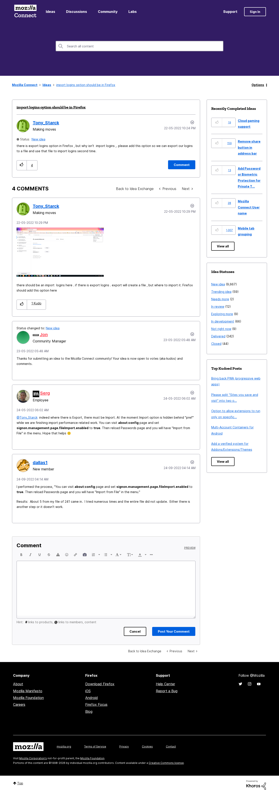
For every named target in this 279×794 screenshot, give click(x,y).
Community (107, 11)
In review (217, 306)
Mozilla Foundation (28, 698)
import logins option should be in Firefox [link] (85, 85)
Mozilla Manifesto (27, 691)
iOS (88, 691)
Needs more (220, 299)
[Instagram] (250, 684)
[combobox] (139, 46)
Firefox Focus (96, 704)
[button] (22, 165)
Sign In (255, 12)
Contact (171, 746)
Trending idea (221, 291)
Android (91, 698)
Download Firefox (99, 684)
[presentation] (21, 555)
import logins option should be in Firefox (51, 107)
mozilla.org (64, 746)
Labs (132, 11)
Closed (216, 343)
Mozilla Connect (25, 12)
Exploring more (222, 314)
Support (230, 11)
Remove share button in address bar (249, 147)
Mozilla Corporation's (33, 758)
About (18, 684)
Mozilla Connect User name (249, 207)
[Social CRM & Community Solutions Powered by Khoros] (256, 784)
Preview (190, 548)
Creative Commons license (166, 763)
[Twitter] (240, 684)
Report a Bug (166, 691)
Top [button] (20, 783)
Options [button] (258, 85)
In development (222, 321)
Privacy (124, 746)
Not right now (221, 329)
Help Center (165, 684)
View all (223, 246)
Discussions (76, 11)
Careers (19, 704)
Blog (88, 711)
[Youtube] (259, 684)
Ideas (50, 11)
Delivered (218, 336)
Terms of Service (95, 746)
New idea (38, 139)
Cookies (147, 746)
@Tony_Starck (27, 417)
